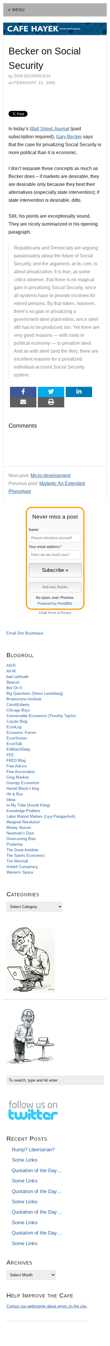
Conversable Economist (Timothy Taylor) (41, 716)
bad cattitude (17, 676)
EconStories (16, 738)
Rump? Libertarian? (33, 1149)
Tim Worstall (17, 861)
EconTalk (14, 744)
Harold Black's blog (22, 788)
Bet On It (14, 688)
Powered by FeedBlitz (55, 604)
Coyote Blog (16, 721)
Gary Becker (69, 136)
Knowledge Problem (23, 811)
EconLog (13, 727)
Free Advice (16, 766)
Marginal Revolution (23, 822)
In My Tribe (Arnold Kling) (28, 805)
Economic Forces (21, 732)
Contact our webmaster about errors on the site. (46, 1306)
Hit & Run (14, 794)
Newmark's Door (20, 833)
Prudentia (14, 844)
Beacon (12, 682)
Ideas (11, 799)
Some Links (25, 1160)
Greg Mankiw (17, 777)
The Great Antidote (22, 850)
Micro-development (50, 475)
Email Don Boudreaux (24, 633)
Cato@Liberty (18, 704)
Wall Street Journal (49, 128)
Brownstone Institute (23, 699)
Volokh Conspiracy (22, 866)
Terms (52, 612)
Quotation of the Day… (37, 1170)
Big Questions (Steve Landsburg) (34, 693)
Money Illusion (18, 827)
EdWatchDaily (18, 749)
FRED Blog (16, 760)
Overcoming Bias (21, 839)
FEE (10, 755)
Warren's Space (19, 872)
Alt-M (11, 671)
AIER (11, 665)
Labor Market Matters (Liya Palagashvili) (40, 816)
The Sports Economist (25, 855)
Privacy (65, 612)
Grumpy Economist (22, 783)
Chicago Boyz (18, 710)
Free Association (20, 771)
